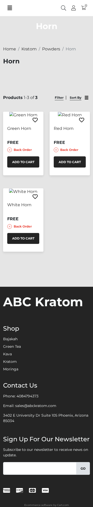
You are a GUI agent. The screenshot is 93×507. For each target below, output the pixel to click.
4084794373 (27, 396)
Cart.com (63, 505)
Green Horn (19, 128)
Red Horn (64, 128)
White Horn (19, 204)
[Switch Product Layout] (86, 97)
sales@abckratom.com (35, 405)
